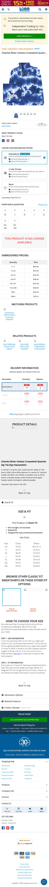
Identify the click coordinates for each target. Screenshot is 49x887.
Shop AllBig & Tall (33, 610)
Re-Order (27, 772)
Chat (30, 811)
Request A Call (7, 778)
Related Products (12, 701)
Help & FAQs (28, 775)
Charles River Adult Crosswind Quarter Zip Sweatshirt (9, 315)
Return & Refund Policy (24, 875)
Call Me (19, 811)
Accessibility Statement (24, 878)
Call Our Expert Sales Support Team (24, 720)
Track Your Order (8, 772)
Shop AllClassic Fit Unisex (11, 610)
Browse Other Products (24, 41)
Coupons (27, 769)
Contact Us (28, 778)
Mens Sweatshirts (26, 49)
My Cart (4, 769)
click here (17, 653)
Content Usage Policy (24, 872)
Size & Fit (43, 204)
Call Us (7, 811)
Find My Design (29, 766)
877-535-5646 (7, 816)
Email (42, 811)
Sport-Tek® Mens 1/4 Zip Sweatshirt (24, 346)
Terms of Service (24, 867)
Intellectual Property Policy (24, 870)
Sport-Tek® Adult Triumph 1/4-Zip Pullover (9, 346)
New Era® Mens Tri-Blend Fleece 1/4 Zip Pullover (39, 346)
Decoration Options (13, 695)
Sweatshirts (12, 49)
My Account (6, 766)
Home (4, 49)
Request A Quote (8, 775)
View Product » (24, 36)
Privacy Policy (24, 864)
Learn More (6, 126)
